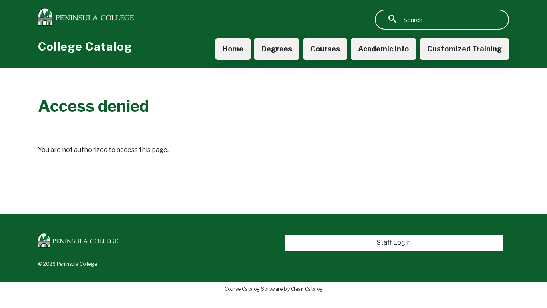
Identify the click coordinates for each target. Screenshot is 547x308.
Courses (325, 49)
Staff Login (394, 242)
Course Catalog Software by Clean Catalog (274, 289)
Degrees (276, 49)
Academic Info (383, 49)
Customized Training (464, 49)
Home (233, 49)
